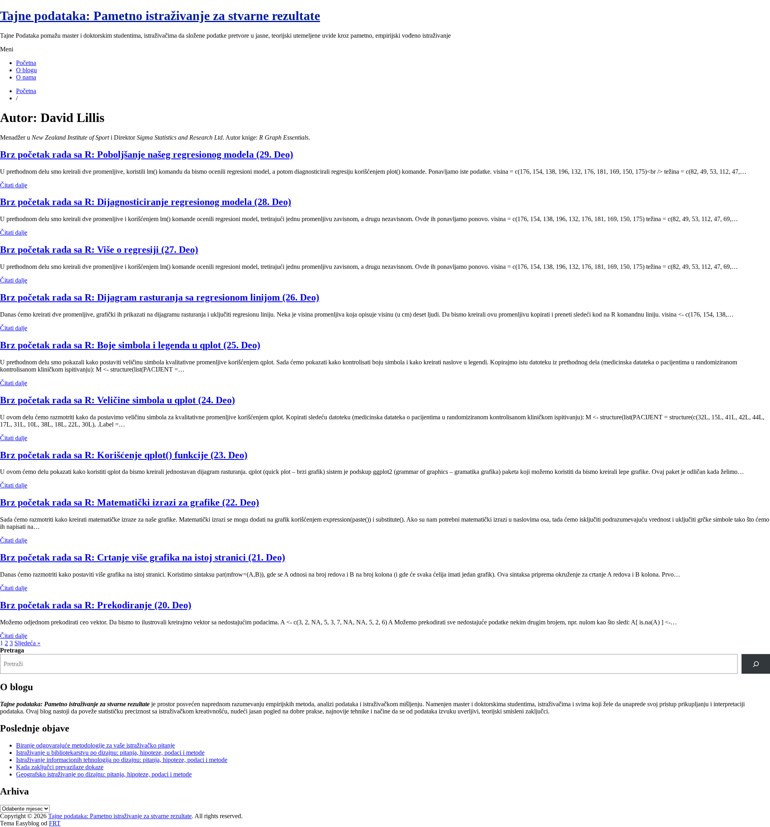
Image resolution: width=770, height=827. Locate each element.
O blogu (26, 70)
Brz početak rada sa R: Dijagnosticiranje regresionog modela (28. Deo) (145, 202)
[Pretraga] (756, 664)
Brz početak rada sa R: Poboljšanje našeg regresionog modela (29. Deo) (146, 154)
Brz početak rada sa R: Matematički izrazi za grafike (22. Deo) (129, 502)
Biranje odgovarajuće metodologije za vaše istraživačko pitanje (95, 745)
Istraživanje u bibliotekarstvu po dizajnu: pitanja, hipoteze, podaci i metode (110, 752)
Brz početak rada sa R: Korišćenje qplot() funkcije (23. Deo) (123, 455)
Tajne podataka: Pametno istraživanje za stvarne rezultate (160, 15)
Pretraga (12, 650)
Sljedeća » (27, 643)
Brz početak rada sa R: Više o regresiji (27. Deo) (99, 249)
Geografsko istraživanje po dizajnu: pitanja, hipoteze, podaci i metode (104, 774)
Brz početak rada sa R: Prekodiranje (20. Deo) (95, 605)
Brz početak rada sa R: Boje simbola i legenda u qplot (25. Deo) (130, 345)
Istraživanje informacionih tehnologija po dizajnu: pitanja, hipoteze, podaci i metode (121, 759)
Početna (26, 62)
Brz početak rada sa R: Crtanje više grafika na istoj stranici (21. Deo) (142, 557)
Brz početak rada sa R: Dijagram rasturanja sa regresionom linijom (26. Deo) (159, 297)
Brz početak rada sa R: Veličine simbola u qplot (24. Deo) (117, 400)
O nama (26, 77)
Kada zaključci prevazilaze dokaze (59, 767)
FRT (55, 823)
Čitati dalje (13, 185)
